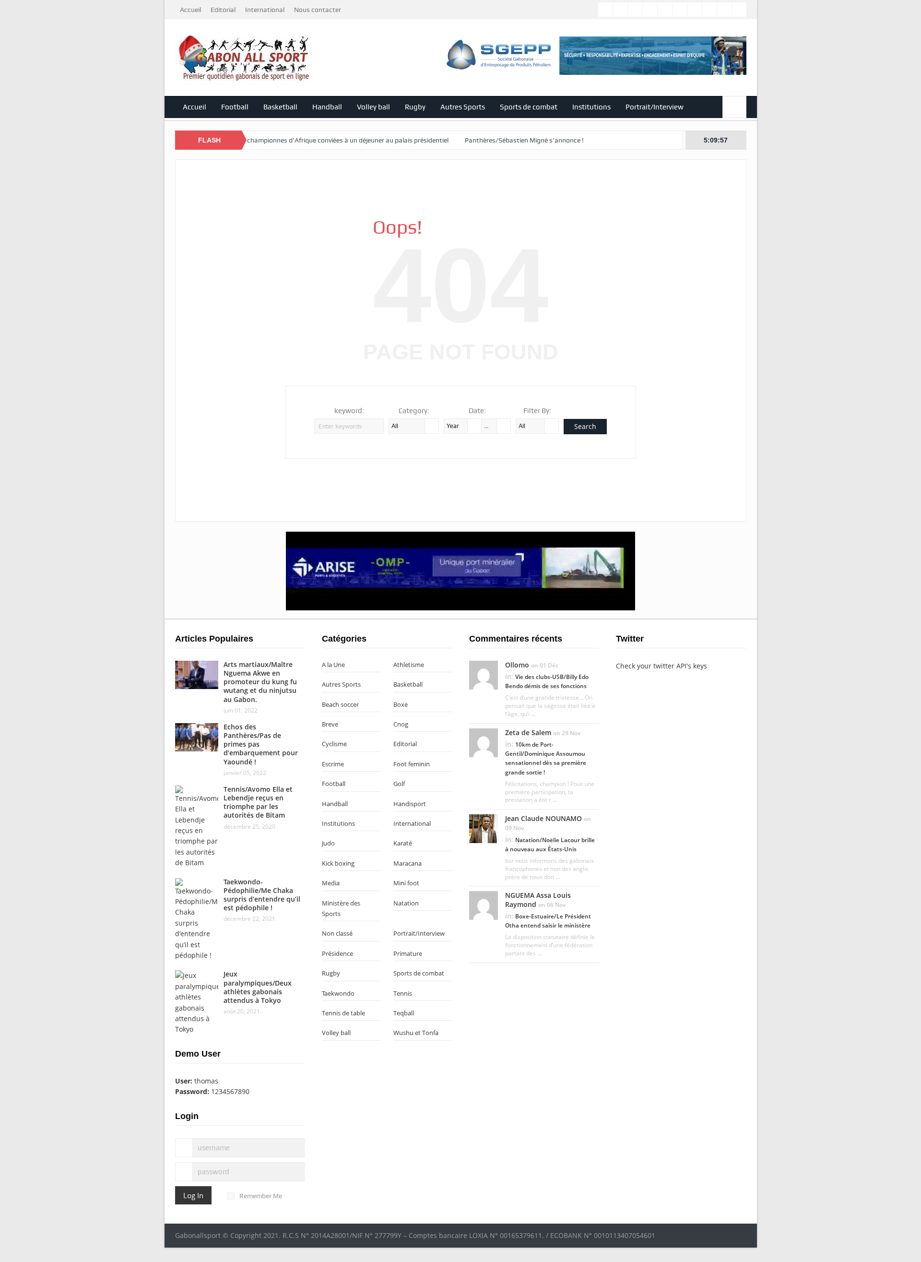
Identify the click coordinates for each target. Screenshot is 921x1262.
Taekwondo (338, 993)
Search (585, 426)
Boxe (400, 704)
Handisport (409, 803)
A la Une (333, 664)
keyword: (349, 410)
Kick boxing (338, 863)
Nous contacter (317, 9)
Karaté (402, 843)
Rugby (415, 107)
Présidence (337, 953)
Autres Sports (462, 107)
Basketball (280, 107)
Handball (327, 107)
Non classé (337, 933)
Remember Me (260, 1196)
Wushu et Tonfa (415, 1032)
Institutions (591, 107)
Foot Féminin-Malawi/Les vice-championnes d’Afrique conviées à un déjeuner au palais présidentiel (268, 140)
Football (234, 107)
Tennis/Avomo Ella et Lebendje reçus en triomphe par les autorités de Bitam (258, 802)
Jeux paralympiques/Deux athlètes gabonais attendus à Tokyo (258, 987)
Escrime (333, 764)
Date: (477, 410)
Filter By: (537, 410)
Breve (330, 724)
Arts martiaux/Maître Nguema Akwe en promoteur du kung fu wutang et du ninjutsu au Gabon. (260, 682)
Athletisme (408, 664)
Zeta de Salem (528, 732)
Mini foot (406, 883)
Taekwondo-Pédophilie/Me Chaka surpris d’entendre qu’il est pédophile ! (262, 895)
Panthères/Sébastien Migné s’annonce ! (490, 140)
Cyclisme (334, 743)
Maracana (407, 863)
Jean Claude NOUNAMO (543, 818)
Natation (406, 903)
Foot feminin (411, 764)
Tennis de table (343, 1013)
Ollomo (517, 664)
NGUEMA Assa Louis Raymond (538, 899)
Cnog (400, 724)
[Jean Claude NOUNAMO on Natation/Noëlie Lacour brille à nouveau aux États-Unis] (483, 828)
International (264, 9)
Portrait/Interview (655, 107)
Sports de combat (528, 107)
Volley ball (373, 107)
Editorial (223, 9)
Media (331, 883)
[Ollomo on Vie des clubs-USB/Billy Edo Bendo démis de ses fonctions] (483, 674)
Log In (193, 1195)
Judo (328, 843)
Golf (399, 783)
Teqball (403, 1013)
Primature (407, 953)
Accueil (190, 9)
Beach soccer (340, 704)
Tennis (402, 993)
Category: (414, 410)
